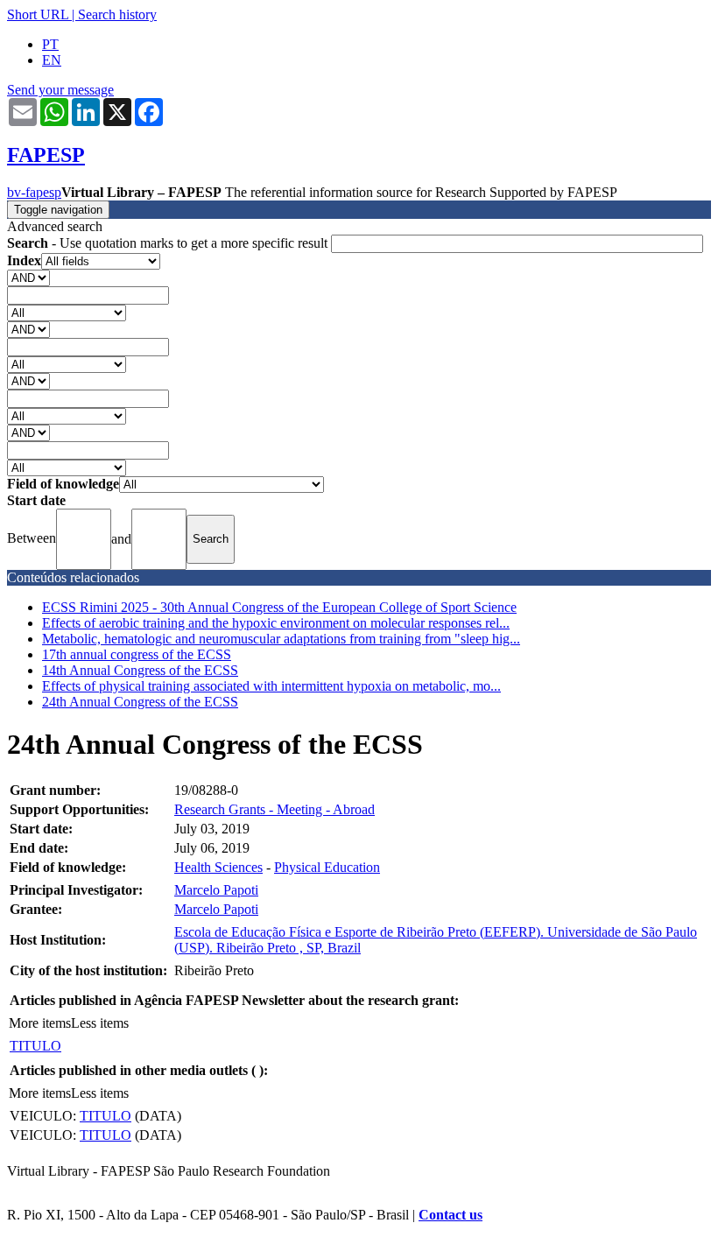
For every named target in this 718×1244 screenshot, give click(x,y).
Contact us (450, 1214)
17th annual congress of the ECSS (136, 654)
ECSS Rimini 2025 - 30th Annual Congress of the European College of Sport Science (279, 607)
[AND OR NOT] (28, 277)
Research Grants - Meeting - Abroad (274, 809)
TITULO (35, 1045)
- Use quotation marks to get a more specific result (169, 242)
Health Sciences (218, 867)
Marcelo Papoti (216, 889)
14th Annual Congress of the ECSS (140, 670)
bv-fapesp (34, 192)
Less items (100, 1023)
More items (40, 1023)
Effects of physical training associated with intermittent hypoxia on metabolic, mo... (271, 685)
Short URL (37, 14)
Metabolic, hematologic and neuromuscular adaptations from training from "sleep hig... (281, 638)
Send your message (60, 89)
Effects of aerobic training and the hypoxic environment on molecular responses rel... (276, 622)
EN (51, 60)
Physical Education (327, 867)
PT (50, 44)
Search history (117, 14)
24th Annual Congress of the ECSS (140, 701)
